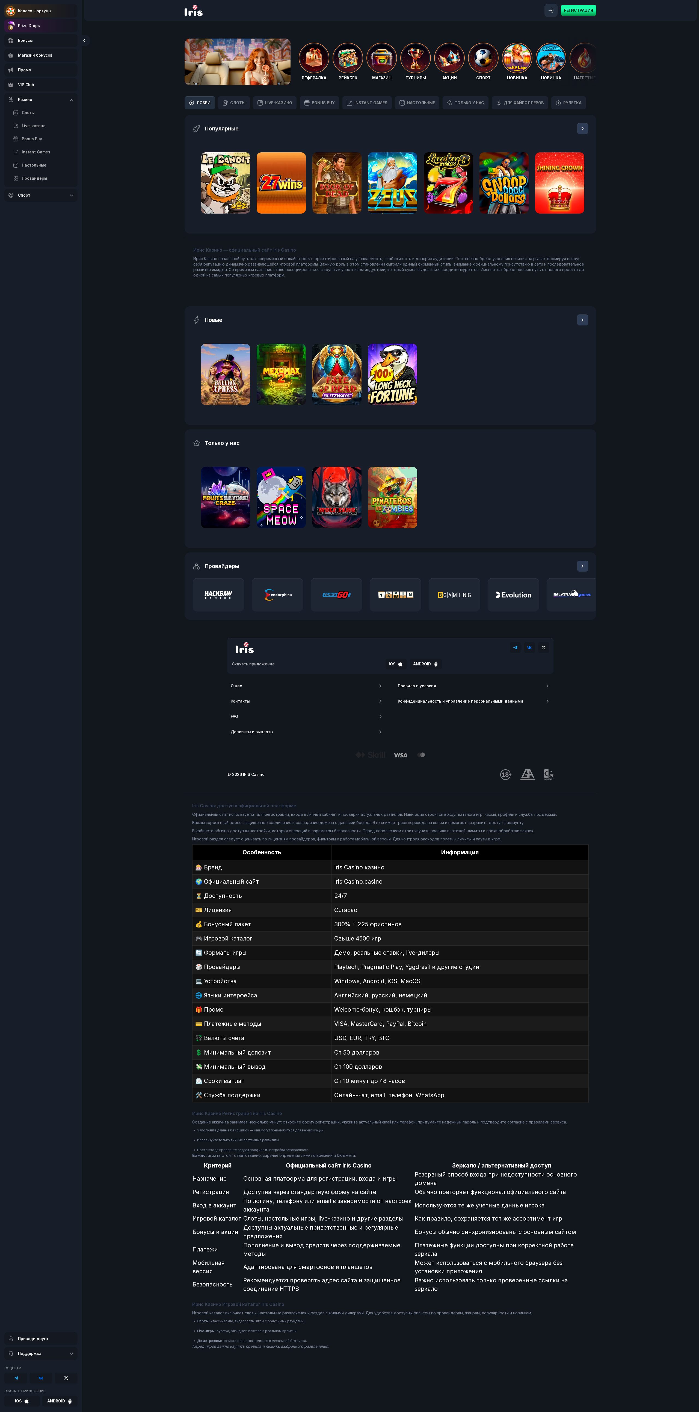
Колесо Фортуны (34, 10)
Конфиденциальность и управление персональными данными (460, 701)
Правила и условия (417, 685)
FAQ (234, 716)
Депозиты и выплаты (252, 731)
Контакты (240, 701)
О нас (236, 685)
